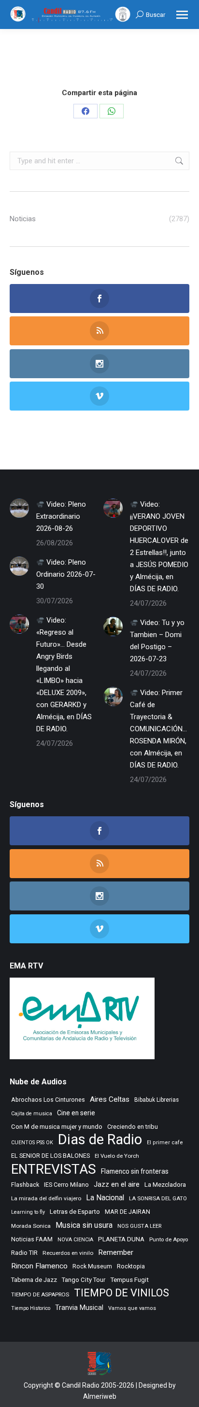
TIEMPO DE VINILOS (121, 1293)
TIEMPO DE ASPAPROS (40, 1294)
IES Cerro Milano (66, 1184)
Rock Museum (92, 1266)
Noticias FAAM (32, 1239)
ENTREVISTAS (53, 1169)
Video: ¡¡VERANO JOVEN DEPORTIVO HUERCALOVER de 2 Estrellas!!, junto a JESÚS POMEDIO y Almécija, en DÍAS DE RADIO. (159, 546)
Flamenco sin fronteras (135, 1171)
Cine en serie (76, 1113)
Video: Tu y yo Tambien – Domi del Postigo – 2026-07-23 (157, 640)
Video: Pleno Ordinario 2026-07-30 (66, 574)
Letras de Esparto (75, 1211)
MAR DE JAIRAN (127, 1211)
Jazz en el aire (117, 1184)
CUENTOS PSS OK (32, 1142)
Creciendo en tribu (132, 1126)
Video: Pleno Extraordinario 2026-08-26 (61, 516)
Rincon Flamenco (39, 1266)
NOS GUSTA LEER (139, 1226)
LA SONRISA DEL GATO (158, 1198)
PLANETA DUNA (121, 1239)
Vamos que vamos (132, 1308)
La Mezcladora (165, 1184)
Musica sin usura (84, 1225)
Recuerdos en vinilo (68, 1253)
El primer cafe (165, 1142)
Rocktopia (131, 1266)
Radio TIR (24, 1252)
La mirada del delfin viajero (46, 1198)
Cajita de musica (31, 1113)
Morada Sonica (31, 1225)
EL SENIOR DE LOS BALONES (50, 1155)
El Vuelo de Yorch (117, 1155)
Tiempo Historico (30, 1308)
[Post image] (19, 508)
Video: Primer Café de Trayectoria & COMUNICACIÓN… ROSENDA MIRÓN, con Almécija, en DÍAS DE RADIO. (158, 728)
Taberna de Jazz (34, 1279)
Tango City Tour (83, 1279)
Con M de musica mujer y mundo (56, 1126)
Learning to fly (28, 1212)
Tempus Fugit (129, 1279)
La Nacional (105, 1198)
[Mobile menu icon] (182, 15)
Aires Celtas (109, 1099)
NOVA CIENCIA (75, 1239)
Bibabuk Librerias (156, 1099)
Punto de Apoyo (168, 1239)
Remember (115, 1252)
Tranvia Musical (79, 1307)
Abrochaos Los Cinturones (48, 1099)
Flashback (25, 1184)
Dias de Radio (100, 1140)
